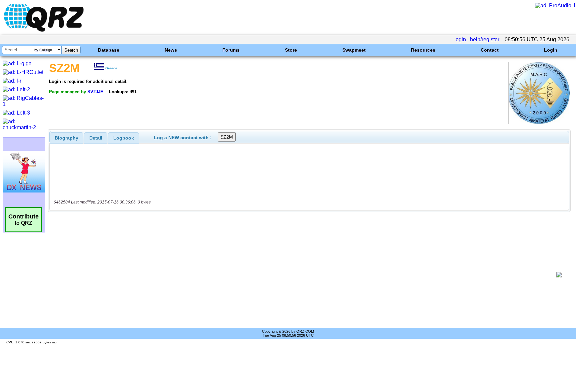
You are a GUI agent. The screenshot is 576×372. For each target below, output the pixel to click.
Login (550, 50)
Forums (231, 50)
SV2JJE (95, 91)
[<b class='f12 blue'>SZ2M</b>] (539, 122)
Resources (423, 50)
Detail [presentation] (95, 138)
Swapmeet (354, 50)
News (171, 50)
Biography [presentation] (66, 138)
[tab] (66, 138)
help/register (484, 39)
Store (291, 50)
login (460, 39)
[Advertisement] (303, 274)
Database (108, 50)
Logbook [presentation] (123, 138)
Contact (490, 50)
